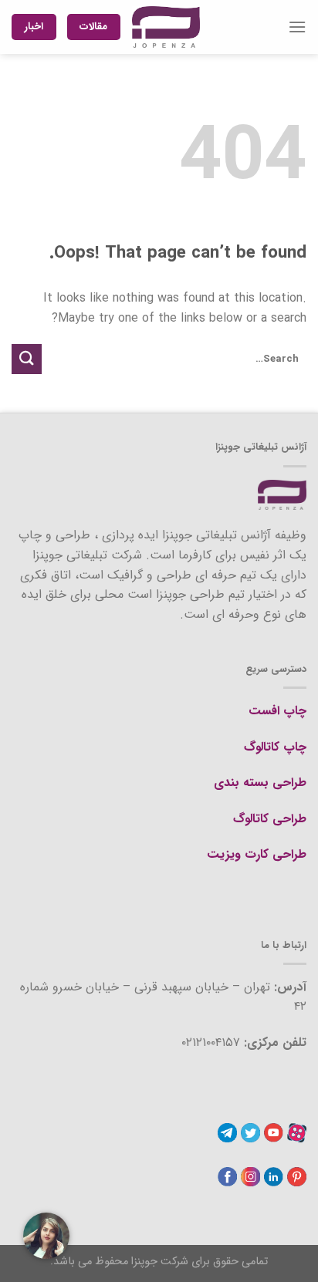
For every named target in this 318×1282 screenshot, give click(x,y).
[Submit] (27, 359)
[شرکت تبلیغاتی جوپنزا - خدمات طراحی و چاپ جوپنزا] (166, 27)
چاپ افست (277, 710)
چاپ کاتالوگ (275, 747)
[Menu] (297, 27)
